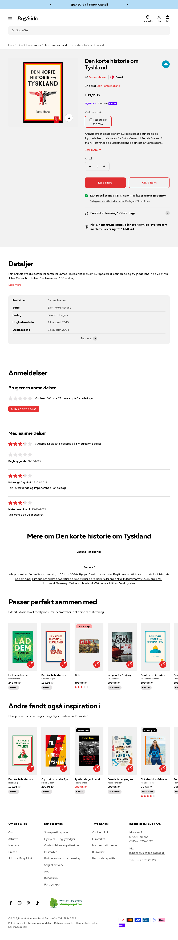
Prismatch (50, 852)
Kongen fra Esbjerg (119, 675)
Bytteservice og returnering (62, 858)
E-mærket (99, 839)
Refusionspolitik (63, 923)
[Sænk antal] (90, 166)
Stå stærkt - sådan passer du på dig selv (155, 779)
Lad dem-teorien (18, 675)
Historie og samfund (55, 45)
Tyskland (74, 583)
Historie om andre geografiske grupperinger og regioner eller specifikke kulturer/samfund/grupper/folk (97, 579)
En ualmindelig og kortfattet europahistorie (122, 779)
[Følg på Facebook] (10, 903)
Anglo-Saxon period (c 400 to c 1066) (53, 574)
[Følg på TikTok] (37, 903)
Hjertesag (14, 845)
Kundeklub (51, 878)
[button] (82, 687)
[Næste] (127, 4)
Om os (12, 832)
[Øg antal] (104, 166)
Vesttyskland (127, 583)
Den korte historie (108, 85)
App (47, 871)
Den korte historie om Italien (22, 779)
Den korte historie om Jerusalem (155, 675)
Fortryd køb (52, 884)
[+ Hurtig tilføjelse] (30, 664)
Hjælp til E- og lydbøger (59, 839)
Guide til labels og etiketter (61, 845)
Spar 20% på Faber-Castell (89, 4)
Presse (12, 852)
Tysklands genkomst (87, 779)
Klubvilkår (98, 852)
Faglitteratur (33, 45)
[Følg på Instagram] (19, 903)
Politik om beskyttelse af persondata (29, 923)
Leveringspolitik (17, 926)
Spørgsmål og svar (56, 832)
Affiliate (13, 839)
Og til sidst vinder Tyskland (55, 779)
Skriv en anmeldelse (23, 409)
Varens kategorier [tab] (89, 551)
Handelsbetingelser (104, 845)
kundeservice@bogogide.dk (147, 852)
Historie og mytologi (144, 574)
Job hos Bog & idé (20, 858)
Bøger (20, 45)
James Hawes (98, 77)
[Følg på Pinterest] (28, 903)
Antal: (88, 158)
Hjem (11, 45)
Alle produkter (18, 574)
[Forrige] (50, 4)
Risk (77, 675)
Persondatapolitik (103, 858)
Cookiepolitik (100, 832)
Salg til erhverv (53, 865)
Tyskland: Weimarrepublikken (100, 583)
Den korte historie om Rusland (55, 675)
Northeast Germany (54, 583)
